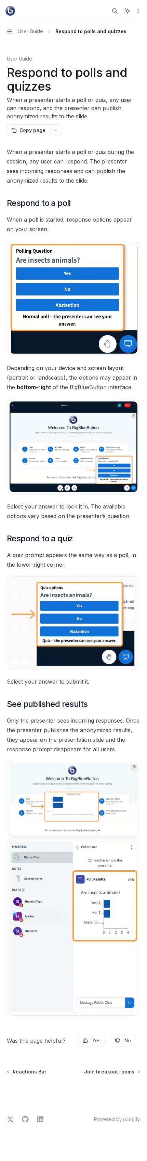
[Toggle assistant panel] (127, 11)
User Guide (19, 59)
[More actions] (138, 11)
